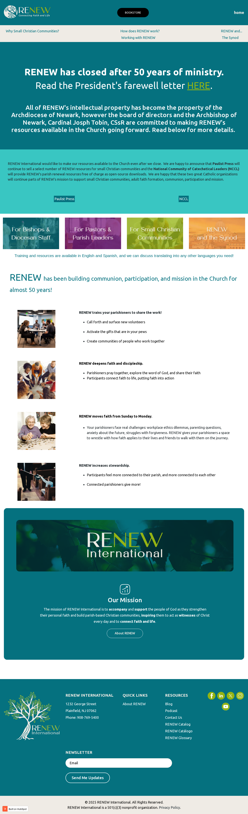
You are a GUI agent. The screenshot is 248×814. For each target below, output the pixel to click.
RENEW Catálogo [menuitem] (179, 731)
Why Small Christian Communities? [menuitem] (32, 31)
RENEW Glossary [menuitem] (178, 738)
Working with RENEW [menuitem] (138, 37)
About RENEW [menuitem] (134, 704)
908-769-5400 (88, 717)
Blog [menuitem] (168, 704)
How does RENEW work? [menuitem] (140, 31)
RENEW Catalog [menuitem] (177, 724)
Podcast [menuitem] (171, 711)
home (239, 12)
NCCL (183, 199)
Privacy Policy (169, 807)
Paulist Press (64, 199)
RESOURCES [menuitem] (176, 695)
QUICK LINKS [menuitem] (135, 695)
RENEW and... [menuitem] (231, 31)
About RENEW (125, 633)
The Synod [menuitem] (230, 37)
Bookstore (133, 12)
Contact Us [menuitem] (173, 717)
